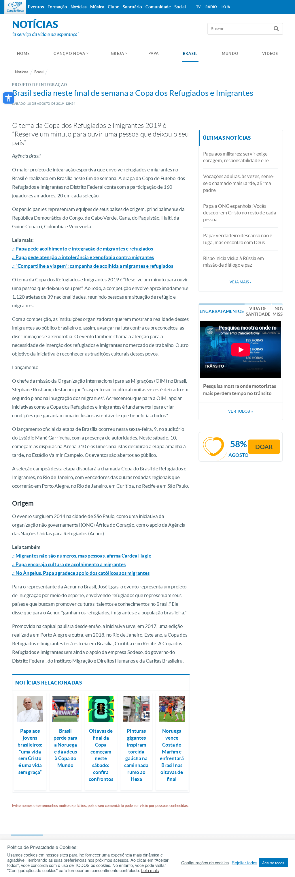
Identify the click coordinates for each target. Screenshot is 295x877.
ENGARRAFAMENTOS (222, 311)
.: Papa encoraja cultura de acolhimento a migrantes (69, 564)
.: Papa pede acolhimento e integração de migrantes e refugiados (82, 248)
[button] (8, 98)
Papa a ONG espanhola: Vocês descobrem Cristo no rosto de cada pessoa (239, 212)
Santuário (132, 6)
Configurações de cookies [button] (205, 862)
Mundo (230, 53)
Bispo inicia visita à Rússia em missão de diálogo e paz (233, 261)
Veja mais (240, 282)
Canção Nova (69, 53)
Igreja (116, 53)
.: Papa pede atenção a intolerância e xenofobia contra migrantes (83, 257)
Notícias (22, 72)
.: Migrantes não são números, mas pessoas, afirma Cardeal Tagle (81, 555)
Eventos (36, 6)
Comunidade (158, 6)
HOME (23, 53)
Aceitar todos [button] (273, 862)
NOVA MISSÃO (281, 311)
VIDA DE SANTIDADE (258, 311)
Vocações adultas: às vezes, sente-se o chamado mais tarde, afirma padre (239, 183)
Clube (113, 6)
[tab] (222, 311)
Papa (153, 53)
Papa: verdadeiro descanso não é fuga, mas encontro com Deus (237, 239)
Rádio (211, 7)
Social (180, 6)
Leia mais (150, 870)
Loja (226, 7)
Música (97, 6)
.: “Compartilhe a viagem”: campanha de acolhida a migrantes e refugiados (92, 266)
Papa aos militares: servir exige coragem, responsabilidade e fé (236, 157)
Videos (270, 53)
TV (198, 7)
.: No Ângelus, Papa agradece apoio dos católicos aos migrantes (81, 573)
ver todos (240, 411)
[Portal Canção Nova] (15, 7)
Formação (57, 6)
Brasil (190, 53)
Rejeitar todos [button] (244, 862)
